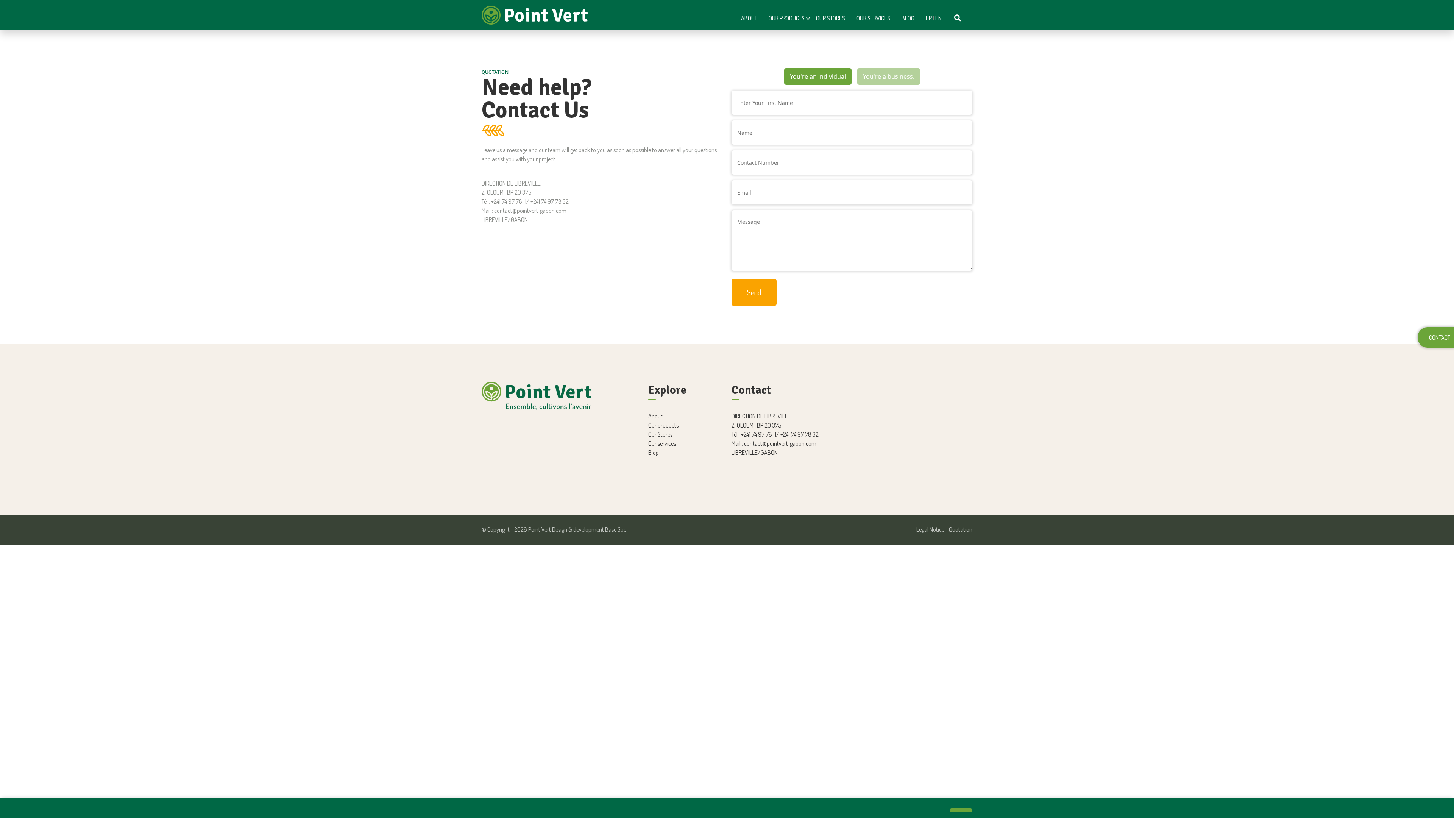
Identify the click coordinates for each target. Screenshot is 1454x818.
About (749, 18)
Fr (929, 18)
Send (754, 292)
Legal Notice (930, 529)
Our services (873, 18)
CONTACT (1439, 337)
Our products (663, 425)
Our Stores (830, 18)
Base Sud (616, 529)
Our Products (787, 18)
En (938, 18)
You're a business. (888, 76)
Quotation (960, 529)
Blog (908, 18)
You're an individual (818, 76)
